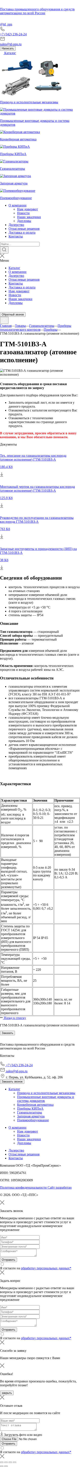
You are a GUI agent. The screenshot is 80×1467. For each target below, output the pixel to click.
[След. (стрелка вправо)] (6, 1466)
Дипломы (24, 221)
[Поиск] (4, 250)
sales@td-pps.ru (11, 44)
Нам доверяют (27, 209)
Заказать (7, 1033)
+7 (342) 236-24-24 (13, 34)
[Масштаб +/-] (14, 1462)
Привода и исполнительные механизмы (46, 1093)
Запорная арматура (31, 1116)
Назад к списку (14, 1018)
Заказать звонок (12, 1081)
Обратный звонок (13, 314)
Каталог (9, 53)
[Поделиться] (6, 1462)
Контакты (16, 236)
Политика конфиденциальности (24, 1187)
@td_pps (6, 24)
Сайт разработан (60, 1187)
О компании (17, 205)
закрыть (7, 1393)
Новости (23, 213)
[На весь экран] (10, 1462)
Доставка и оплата (22, 232)
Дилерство (16, 225)
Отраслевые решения (24, 228)
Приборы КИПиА (30, 1108)
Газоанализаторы (29, 1112)
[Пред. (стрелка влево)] (1, 1466)
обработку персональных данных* (46, 1268)
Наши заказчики (29, 217)
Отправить (8, 1259)
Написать (8, 48)
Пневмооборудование (33, 1120)
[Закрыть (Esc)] (1, 1462)
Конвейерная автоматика (35, 1104)
